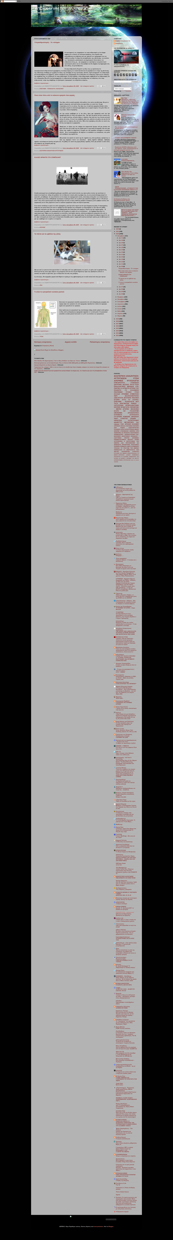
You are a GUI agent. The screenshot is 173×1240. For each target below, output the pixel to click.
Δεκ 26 (121, 247)
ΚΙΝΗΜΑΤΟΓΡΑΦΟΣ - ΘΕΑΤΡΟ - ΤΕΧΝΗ (126, 439)
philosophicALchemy (122, 1040)
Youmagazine (120, 675)
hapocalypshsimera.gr (123, 937)
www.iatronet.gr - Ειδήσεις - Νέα (125, 600)
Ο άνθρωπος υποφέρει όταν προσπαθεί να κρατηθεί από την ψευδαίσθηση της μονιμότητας (125, 814)
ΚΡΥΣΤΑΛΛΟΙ (126, 460)
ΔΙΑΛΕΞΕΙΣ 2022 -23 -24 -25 (123, 895)
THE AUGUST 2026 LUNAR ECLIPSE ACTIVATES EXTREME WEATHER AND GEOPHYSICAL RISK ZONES (126, 633)
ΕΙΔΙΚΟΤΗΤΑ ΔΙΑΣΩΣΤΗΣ (123, 41)
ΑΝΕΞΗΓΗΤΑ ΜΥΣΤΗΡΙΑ (122, 398)
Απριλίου (120, 313)
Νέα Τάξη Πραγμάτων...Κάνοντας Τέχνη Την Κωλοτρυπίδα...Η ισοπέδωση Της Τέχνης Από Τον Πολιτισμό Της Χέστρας (129, 101)
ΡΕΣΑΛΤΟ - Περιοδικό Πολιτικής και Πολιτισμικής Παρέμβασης (125, 572)
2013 (117, 333)
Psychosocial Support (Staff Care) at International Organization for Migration (126, 1093)
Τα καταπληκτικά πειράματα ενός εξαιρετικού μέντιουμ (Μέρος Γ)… (125, 972)
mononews (119, 532)
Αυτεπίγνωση (120, 811)
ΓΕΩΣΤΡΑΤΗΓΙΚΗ (133, 427)
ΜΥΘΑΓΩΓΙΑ (125, 407)
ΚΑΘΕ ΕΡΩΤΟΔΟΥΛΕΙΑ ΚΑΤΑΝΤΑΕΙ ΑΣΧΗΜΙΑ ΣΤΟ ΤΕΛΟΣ (126, 1175)
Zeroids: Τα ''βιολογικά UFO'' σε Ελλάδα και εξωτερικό (125, 908)
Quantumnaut (120, 1159)
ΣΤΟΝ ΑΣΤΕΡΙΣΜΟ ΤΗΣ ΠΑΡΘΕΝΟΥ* (126, 683)
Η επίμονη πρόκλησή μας (123, 1138)
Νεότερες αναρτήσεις (43, 342)
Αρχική (118, 1194)
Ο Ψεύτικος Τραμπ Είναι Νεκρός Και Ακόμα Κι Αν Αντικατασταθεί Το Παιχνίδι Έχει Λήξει (126, 830)
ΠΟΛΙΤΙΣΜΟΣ (135, 444)
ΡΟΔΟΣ (122, 427)
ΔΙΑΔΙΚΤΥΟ (118, 422)
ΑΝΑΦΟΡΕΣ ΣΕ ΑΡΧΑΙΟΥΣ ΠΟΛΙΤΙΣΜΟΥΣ (126, 432)
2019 (117, 319)
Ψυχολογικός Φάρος (122, 517)
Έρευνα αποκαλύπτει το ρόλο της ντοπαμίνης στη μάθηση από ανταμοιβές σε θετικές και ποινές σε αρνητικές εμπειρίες (126, 952)
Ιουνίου (119, 308)
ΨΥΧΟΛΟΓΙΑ (133, 381)
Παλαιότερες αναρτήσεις (100, 342)
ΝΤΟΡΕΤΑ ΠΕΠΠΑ (121, 1119)
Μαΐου (119, 311)
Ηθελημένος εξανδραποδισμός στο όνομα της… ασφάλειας (125, 789)
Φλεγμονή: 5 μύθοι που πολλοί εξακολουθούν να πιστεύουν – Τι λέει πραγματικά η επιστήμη (126, 624)
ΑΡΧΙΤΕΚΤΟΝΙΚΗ (118, 460)
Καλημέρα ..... (120, 555)
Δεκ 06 (121, 289)
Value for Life (120, 1051)
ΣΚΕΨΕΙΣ (117, 407)
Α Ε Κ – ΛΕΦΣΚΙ (120, 672)
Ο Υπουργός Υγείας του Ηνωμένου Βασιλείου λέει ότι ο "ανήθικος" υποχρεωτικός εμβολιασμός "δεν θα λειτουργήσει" (126, 1035)
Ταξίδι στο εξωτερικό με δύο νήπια (125, 801)
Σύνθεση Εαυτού (121, 1137)
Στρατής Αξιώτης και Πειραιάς (124, 899)
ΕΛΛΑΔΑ (117, 394)
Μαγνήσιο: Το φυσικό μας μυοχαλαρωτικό (123, 945)
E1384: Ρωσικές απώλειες (123, 1028)
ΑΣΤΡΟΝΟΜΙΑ (118, 441)
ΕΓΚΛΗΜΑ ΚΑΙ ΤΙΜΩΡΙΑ (120, 453)
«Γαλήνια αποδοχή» (121, 903)
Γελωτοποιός (120, 924)
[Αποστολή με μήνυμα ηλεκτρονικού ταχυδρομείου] (98, 86)
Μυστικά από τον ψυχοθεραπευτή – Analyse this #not (126, 741)
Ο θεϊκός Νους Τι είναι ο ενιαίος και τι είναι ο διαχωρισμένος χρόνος (126, 920)
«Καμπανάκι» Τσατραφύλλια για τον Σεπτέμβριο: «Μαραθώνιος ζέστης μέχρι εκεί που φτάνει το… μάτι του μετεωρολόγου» (126, 507)
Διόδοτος (118, 554)
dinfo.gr (118, 712)
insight (118, 987)
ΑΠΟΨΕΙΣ (42, 227)
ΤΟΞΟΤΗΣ (119, 834)
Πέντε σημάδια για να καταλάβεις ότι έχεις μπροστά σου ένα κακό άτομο (126, 520)
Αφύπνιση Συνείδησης (122, 844)
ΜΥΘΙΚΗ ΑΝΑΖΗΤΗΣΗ (122, 983)
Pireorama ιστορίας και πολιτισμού (126, 898)
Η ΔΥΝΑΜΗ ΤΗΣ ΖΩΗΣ (122, 737)
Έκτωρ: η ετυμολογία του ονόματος (126, 1156)
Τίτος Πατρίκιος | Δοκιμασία (123, 889)
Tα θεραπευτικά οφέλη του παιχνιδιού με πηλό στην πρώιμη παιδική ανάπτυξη (125, 782)
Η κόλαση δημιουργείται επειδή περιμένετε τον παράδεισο (124, 550)
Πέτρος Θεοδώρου (121, 1103)
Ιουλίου (119, 306)
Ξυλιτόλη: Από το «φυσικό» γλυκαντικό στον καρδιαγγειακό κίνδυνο (124, 544)
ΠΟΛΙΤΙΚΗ (135, 398)
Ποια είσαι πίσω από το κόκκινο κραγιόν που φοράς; (54, 95)
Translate (128, 91)
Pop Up (118, 1185)
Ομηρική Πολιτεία (121, 840)
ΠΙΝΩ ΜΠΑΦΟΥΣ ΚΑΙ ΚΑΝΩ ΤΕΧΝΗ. (126, 878)
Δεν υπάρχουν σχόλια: (87, 86)
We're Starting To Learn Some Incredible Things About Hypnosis (125, 1161)
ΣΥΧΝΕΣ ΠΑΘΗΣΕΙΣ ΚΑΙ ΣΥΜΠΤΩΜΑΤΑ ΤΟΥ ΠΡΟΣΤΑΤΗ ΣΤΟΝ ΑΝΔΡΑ (126, 1079)
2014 (117, 330)
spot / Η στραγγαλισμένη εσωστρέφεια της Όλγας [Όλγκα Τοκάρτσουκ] (125, 1106)
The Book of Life (121, 1183)
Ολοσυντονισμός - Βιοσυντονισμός (121, 958)
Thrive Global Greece (122, 1192)
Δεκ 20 (121, 257)
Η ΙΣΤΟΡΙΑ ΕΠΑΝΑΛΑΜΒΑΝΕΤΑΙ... (128, 160)
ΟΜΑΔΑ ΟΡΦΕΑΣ (121, 906)
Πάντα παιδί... (120, 698)
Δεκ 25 (121, 249)
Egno (117, 948)
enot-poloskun (98, 1226)
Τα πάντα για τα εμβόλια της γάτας (47, 234)
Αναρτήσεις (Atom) (48, 345)
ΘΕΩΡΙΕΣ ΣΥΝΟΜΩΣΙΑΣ (121, 431)
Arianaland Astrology (122, 682)
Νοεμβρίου (120, 297)
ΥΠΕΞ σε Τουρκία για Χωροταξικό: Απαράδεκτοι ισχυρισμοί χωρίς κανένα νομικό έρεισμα (125, 499)
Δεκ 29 (121, 242)
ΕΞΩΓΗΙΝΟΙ (129, 426)
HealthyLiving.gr (121, 541)
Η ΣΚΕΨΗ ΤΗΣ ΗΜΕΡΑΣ (122, 1151)
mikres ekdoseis (121, 929)
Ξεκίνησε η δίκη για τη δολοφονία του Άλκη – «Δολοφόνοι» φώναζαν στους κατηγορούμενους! (125, 996)
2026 (117, 229)
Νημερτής (119, 697)
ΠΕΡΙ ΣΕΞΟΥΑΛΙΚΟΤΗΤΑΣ (126, 396)
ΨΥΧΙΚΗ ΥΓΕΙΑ (132, 392)
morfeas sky (119, 918)
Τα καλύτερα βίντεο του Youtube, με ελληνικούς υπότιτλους (126, 1208)
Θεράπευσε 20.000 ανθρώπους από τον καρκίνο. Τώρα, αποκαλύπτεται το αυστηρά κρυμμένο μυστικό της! (126, 148)
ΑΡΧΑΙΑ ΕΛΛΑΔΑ (121, 850)
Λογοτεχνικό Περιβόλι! (123, 701)
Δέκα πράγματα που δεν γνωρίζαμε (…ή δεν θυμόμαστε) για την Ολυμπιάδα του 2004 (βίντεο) (125, 1054)
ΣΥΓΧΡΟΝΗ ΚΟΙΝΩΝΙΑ (122, 416)
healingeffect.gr (121, 818)
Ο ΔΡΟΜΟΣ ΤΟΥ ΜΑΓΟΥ (132, 458)
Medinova (119, 512)
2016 (117, 326)
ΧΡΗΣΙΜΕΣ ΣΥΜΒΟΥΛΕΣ (130, 394)
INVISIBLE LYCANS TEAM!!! (124, 1098)
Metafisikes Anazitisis (122, 647)
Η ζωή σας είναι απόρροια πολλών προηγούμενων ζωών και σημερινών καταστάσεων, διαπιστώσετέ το (126, 650)
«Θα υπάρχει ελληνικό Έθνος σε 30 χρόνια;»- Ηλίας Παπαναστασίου (126, 575)
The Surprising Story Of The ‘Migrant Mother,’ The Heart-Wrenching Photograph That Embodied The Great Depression (126, 763)
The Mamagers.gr (121, 867)
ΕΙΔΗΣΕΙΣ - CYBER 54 (122, 746)
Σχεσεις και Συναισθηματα (123, 606)
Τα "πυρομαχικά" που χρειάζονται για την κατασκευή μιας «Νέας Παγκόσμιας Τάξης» (125, 1022)
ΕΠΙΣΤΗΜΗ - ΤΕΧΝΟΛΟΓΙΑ (47, 88)
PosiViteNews (120, 1031)
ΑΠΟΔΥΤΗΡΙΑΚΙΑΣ (132, 453)
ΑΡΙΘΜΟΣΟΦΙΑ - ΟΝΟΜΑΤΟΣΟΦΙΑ (124, 434)
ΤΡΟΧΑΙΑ (117, 448)
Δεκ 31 (121, 238)
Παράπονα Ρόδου (121, 503)
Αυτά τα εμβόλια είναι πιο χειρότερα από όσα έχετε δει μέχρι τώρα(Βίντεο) (126, 1048)
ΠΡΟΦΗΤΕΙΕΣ (126, 444)
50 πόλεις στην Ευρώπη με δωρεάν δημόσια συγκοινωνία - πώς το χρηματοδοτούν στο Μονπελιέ (126, 932)
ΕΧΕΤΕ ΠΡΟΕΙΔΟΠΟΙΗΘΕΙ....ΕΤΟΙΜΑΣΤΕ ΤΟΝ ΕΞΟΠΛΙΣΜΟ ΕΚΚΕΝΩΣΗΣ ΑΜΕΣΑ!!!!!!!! (126, 188)
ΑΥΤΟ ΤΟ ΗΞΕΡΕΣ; (130, 399)
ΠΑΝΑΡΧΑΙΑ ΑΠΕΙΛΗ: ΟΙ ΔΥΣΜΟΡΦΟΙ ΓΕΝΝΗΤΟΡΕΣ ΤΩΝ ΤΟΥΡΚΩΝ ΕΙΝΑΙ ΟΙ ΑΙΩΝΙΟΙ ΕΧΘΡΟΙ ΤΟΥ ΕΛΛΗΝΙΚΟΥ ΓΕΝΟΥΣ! (126, 1123)
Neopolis (118, 993)
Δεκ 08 (121, 266)
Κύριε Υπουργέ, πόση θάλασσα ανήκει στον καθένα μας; (125, 753)
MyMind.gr (119, 824)
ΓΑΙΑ (122, 424)
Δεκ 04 (121, 294)
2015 (117, 328)
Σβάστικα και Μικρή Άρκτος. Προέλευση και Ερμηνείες (124, 914)
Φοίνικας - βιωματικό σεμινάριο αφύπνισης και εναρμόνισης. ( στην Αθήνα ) (126, 1169)
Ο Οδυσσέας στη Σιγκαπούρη (124, 841)
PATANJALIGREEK (121, 1173)
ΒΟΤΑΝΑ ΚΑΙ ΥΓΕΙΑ (122, 637)
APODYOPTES (120, 902)
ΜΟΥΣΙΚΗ (136, 426)
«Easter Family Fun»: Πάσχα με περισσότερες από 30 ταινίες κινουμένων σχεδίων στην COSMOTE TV (126, 871)
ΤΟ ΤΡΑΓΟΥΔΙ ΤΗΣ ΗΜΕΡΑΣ (130, 448)
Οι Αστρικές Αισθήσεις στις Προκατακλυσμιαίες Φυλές (122, 199)
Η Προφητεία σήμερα (122, 1211)
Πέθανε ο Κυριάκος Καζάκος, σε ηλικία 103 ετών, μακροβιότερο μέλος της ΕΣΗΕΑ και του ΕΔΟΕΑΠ (126, 596)
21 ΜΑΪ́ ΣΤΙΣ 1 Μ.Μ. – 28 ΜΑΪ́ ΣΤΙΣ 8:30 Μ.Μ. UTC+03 (125, 989)
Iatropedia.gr (120, 621)
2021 (117, 231)
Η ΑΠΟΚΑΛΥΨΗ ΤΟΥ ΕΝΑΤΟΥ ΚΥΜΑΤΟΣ (66, 8)
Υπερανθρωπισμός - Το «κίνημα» (47, 42)
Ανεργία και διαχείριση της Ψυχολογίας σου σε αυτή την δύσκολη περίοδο (124, 1133)
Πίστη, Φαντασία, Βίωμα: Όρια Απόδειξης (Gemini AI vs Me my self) (126, 730)
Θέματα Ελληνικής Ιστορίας (124, 686)
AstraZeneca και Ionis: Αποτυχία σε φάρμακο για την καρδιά (126, 514)
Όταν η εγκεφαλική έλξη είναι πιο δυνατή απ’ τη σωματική (125, 846)
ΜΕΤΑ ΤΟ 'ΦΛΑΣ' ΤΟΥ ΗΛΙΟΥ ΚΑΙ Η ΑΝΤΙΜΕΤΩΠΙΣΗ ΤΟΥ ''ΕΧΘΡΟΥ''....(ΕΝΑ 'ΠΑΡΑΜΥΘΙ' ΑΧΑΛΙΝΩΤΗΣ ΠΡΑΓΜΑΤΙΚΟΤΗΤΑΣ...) (129, 212)
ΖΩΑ (41, 285)
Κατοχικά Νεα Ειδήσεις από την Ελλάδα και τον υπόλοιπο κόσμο (126, 524)
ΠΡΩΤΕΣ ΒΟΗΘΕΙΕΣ (131, 438)
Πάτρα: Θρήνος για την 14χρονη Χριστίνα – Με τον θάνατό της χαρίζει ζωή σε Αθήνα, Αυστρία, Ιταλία (126, 979)
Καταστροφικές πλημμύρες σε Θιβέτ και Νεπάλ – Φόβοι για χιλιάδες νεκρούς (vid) (126, 678)
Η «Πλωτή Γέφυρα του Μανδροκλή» (126, 851)
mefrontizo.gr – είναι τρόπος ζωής (126, 942)
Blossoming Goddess (122, 1058)
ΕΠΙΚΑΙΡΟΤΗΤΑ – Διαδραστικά (125, 912)
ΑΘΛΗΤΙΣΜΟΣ (126, 436)
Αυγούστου (121, 304)
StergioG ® (119, 787)
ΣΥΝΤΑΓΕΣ (135, 451)
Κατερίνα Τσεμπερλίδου (123, 663)
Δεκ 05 (121, 291)
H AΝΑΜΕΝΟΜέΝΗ (121, 1154)
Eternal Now (119, 827)
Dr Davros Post (120, 1076)
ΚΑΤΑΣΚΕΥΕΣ (126, 451)
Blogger (110, 1226)
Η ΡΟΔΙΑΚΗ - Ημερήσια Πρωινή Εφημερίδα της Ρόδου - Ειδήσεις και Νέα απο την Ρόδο (126, 580)
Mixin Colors (119, 1085)
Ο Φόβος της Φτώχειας (122, 1180)
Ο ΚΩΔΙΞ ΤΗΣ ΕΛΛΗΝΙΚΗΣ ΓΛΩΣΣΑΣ (125, 137)
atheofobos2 (120, 654)
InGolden (119, 1000)
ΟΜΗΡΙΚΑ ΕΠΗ (134, 431)
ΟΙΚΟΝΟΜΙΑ (118, 413)
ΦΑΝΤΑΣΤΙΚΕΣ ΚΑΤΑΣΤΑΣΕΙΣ (124, 876)
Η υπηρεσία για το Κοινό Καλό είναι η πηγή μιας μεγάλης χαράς (126, 1072)
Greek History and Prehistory (125, 721)
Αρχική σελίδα (71, 342)
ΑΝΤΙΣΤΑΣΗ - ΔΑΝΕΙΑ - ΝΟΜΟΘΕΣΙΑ (128, 455)
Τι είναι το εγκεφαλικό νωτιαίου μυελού (49, 292)
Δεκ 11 (121, 264)
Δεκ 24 (121, 252)
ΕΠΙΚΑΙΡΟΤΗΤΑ (119, 383)
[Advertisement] (87, 32)
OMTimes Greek (121, 863)
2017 (117, 323)
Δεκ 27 (121, 245)
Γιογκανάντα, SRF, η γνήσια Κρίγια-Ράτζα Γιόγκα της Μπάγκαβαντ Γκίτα (124, 1149)
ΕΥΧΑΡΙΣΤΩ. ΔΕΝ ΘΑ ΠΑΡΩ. (124, 985)
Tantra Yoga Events (122, 707)
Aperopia (118, 1141)
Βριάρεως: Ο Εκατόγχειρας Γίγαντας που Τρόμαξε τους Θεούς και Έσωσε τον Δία (126, 807)
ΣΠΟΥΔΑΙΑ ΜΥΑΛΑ (119, 426)
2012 (117, 335)
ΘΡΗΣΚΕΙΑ (135, 416)
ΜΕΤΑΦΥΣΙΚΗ (129, 422)
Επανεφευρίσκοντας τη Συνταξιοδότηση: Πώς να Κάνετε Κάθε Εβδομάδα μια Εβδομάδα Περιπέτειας (64, 363)
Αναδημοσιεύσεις (121, 888)
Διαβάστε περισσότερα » (41, 83)
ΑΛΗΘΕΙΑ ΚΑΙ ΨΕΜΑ (121, 1008)
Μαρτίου (120, 316)
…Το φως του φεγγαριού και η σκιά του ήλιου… (125, 670)
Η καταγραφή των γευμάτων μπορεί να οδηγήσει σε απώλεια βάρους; (126, 602)
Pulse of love (120, 548)
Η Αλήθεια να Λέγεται (122, 1019)
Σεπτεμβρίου (121, 301)
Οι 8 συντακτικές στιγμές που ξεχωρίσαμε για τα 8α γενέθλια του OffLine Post (125, 490)
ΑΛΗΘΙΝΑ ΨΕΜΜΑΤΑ (120, 446)
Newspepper (120, 564)
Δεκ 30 (121, 240)
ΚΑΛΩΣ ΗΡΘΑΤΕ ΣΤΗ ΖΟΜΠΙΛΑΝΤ (47, 157)
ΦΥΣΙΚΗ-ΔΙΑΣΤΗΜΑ (132, 405)
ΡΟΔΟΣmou (119, 43)
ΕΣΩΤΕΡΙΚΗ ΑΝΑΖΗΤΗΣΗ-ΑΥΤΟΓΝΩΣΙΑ (51, 150)
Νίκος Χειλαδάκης (121, 1045)
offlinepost (119, 487)
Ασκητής (118, 964)
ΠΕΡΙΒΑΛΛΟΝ (118, 450)
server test (119, 865)
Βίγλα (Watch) (120, 1027)
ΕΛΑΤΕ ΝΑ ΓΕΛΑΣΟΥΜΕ (126, 411)
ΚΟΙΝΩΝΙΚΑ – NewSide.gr (123, 976)
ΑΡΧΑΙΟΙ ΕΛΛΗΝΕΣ (132, 424)
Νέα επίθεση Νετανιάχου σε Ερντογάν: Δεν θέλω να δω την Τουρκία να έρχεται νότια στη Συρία (126, 567)
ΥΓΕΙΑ (41, 336)
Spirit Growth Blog (121, 1179)
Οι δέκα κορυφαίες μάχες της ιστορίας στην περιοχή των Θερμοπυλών (124, 724)
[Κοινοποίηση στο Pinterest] (105, 86)
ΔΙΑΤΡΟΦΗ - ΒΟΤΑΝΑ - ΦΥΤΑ (124, 384)
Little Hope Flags (121, 799)
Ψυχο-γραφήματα (121, 558)
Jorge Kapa (119, 1083)
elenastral (119, 1070)
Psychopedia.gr (121, 779)
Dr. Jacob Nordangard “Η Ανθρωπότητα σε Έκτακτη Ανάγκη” (125, 966)
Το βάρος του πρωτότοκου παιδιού (126, 743)
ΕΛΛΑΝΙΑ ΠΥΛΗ (120, 1111)
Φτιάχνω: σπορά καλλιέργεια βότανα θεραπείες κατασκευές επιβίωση (125, 794)
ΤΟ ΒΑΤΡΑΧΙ (119, 612)
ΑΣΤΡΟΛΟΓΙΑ (134, 415)
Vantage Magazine (121, 880)
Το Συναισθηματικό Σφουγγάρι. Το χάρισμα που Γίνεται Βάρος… (125, 820)
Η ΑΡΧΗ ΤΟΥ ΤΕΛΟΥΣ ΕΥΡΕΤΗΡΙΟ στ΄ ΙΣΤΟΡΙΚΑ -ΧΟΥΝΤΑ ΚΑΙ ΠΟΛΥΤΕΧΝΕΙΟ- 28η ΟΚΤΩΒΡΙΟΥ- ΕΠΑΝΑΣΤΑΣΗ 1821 (125, 658)
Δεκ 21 (121, 254)
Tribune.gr (119, 593)
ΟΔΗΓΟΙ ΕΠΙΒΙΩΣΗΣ (133, 446)
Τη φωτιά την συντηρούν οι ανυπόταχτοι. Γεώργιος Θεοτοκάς (125, 1042)
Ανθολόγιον (119, 854)
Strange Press (120, 970)
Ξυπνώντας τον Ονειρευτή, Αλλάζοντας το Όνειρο (124, 735)
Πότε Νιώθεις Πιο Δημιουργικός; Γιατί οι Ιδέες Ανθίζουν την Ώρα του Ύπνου (57, 360)
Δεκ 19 (121, 259)
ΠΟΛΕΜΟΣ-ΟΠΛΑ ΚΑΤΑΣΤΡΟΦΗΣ (124, 429)
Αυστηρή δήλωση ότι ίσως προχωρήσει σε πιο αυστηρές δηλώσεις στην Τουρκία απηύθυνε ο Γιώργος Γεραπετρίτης (126, 616)
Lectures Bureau (121, 767)
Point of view (120, 728)
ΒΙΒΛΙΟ (136, 429)
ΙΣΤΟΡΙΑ (117, 399)
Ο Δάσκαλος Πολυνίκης (123, 1006)
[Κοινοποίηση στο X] (101, 86)
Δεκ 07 (121, 287)
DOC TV (118, 751)
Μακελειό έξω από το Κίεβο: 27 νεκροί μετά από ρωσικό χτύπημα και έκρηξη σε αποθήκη (126, 528)
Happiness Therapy (122, 1010)
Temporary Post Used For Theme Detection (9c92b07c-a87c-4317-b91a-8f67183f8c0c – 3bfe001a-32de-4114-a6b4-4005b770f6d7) (126, 858)
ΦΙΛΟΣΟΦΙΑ (59, 88)
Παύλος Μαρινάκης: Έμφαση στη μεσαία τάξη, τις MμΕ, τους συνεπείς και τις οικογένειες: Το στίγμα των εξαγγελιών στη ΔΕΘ (126, 536)
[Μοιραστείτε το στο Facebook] (103, 86)
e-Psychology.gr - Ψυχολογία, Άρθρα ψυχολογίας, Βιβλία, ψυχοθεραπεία (125, 1089)
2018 (117, 321)
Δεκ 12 (121, 261)
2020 (117, 233)
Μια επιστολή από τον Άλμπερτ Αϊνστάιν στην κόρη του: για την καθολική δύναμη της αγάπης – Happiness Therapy (125, 1014)
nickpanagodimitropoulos (124, 1064)
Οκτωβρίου (121, 299)
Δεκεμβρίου (121, 236)
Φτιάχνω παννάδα (121, 797)
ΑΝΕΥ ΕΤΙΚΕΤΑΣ (121, 418)
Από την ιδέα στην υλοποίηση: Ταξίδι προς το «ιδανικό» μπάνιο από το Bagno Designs (126, 883)
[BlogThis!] (99, 86)
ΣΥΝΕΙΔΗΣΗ (135, 383)
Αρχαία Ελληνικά (121, 804)
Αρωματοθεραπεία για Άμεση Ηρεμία (45, 365)
